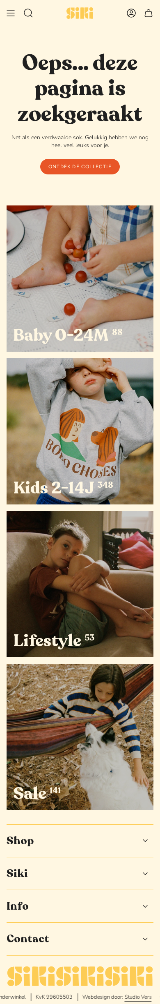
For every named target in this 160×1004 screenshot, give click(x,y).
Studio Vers (123, 997)
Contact (28, 939)
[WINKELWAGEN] (148, 13)
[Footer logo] (80, 976)
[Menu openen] (10, 13)
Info (18, 906)
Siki (17, 873)
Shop (20, 841)
